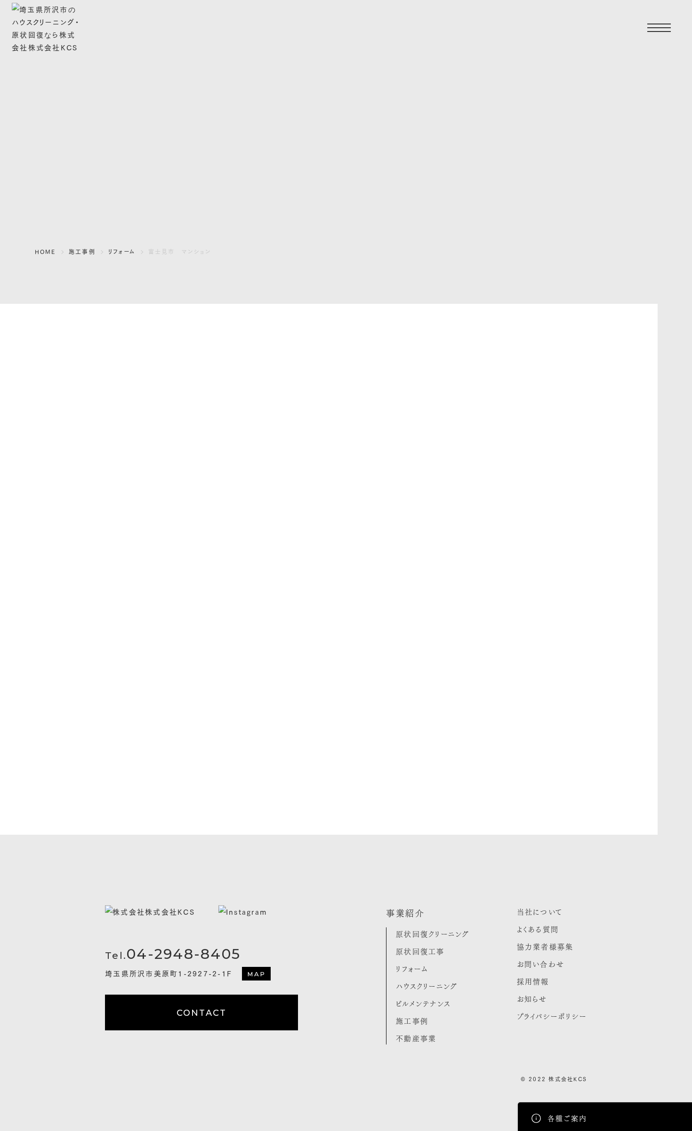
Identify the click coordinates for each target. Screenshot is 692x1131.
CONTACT (202, 1013)
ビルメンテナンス (423, 1003)
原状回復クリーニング (433, 933)
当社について (540, 911)
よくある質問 (538, 928)
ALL (352, 785)
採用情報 (533, 981)
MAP (256, 974)
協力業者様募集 (545, 946)
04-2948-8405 (173, 954)
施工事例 (412, 1020)
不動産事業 (416, 1038)
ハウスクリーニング (427, 985)
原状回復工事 (420, 951)
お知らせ (532, 998)
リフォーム (412, 968)
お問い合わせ (541, 963)
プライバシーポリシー (552, 1015)
